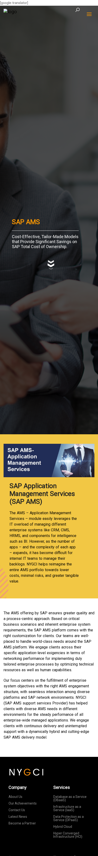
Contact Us (17, 810)
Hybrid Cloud (62, 826)
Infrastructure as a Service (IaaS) (67, 808)
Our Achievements (23, 803)
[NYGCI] (10, 11)
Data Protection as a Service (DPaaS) (68, 818)
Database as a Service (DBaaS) (70, 798)
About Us (15, 797)
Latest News (18, 817)
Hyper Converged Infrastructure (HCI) (67, 834)
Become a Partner (22, 823)
